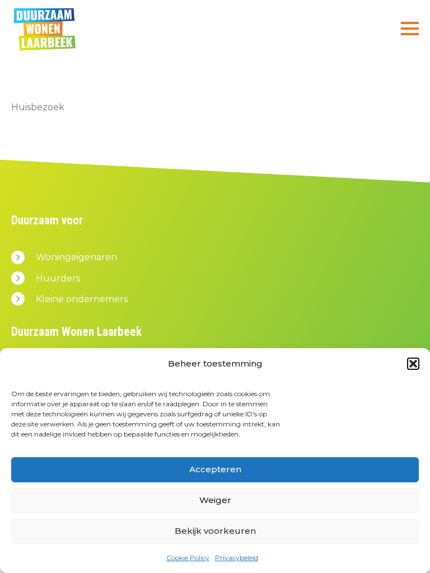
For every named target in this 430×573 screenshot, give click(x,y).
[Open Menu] (410, 28)
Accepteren (215, 469)
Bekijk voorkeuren (215, 530)
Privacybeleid (236, 557)
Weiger (215, 500)
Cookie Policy (187, 557)
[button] (413, 363)
